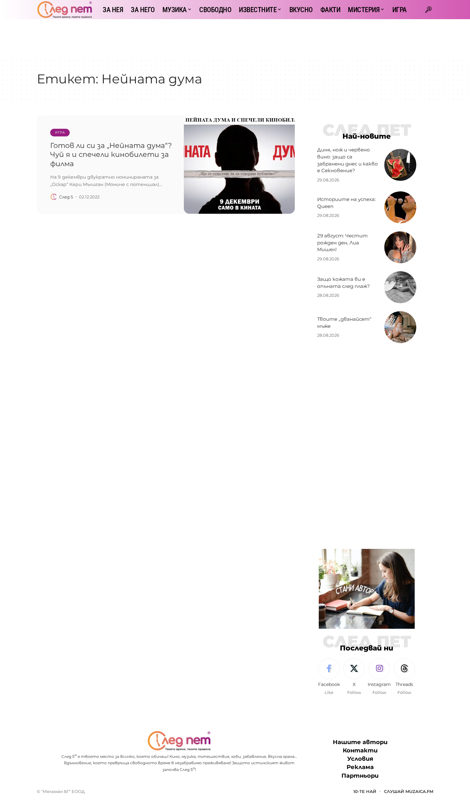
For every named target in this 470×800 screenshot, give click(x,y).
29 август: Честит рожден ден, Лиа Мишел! (342, 243)
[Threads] (404, 677)
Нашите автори (360, 742)
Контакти (360, 750)
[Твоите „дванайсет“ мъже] (400, 327)
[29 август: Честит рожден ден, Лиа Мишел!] (400, 247)
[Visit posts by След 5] (53, 196)
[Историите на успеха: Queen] (400, 207)
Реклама (360, 767)
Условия (360, 758)
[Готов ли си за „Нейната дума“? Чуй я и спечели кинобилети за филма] (239, 164)
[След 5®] (64, 9)
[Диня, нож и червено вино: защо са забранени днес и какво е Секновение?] (400, 165)
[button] (428, 9)
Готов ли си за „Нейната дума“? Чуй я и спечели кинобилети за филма (111, 154)
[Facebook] (329, 677)
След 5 (66, 196)
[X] (354, 677)
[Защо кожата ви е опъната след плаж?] (400, 287)
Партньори (360, 775)
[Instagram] (379, 677)
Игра (60, 132)
